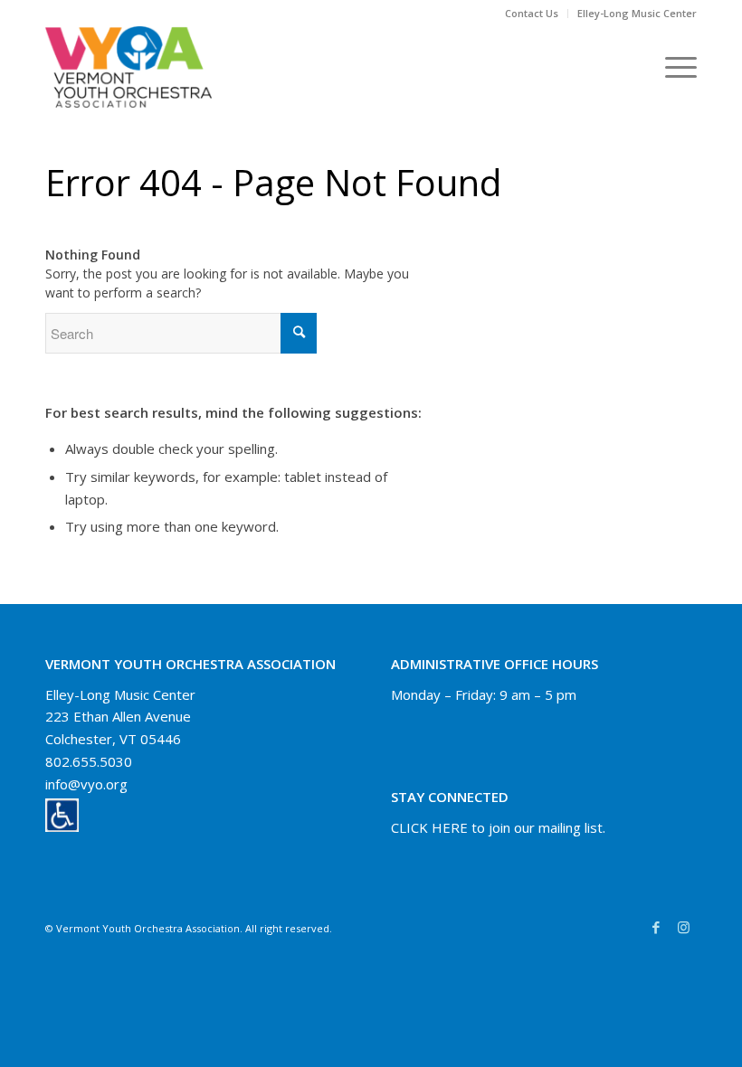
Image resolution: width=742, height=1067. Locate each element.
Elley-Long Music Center (637, 13)
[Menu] (672, 67)
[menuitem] (532, 13)
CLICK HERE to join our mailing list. (498, 827)
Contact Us (531, 13)
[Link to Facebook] (656, 926)
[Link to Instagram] (683, 926)
